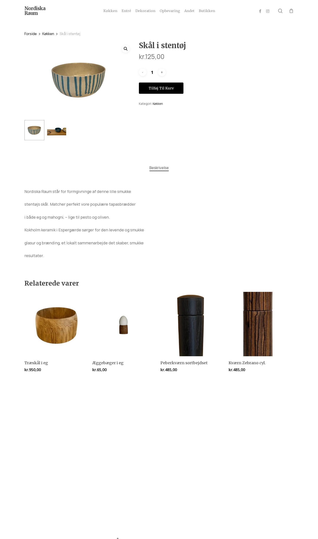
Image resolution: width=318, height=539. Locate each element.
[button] (126, 49)
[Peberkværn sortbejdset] (193, 324)
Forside (30, 33)
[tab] (159, 168)
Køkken (48, 33)
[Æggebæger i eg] (124, 324)
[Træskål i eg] (56, 324)
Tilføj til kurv (161, 88)
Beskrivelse (159, 167)
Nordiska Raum (34, 11)
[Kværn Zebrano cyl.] (261, 324)
